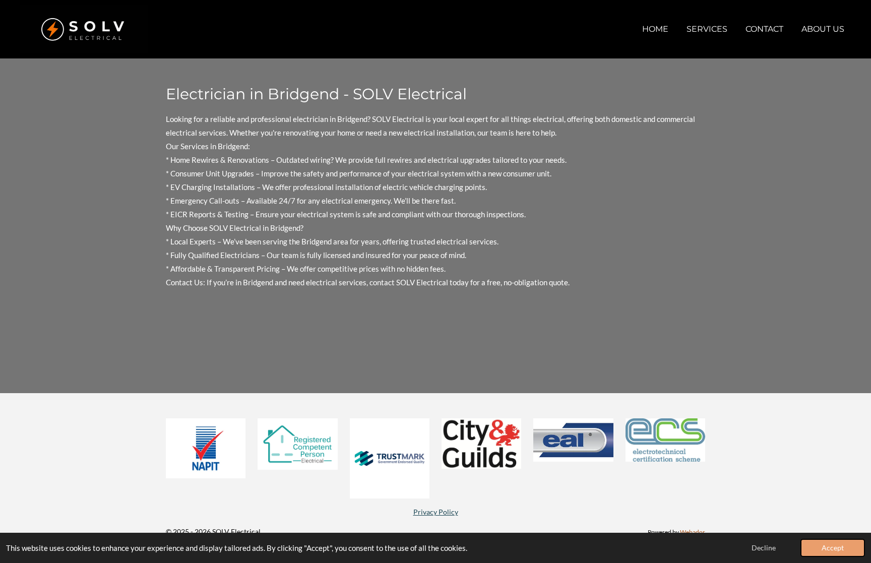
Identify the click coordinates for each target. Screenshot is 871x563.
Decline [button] (764, 548)
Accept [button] (833, 548)
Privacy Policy (435, 512)
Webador (692, 531)
